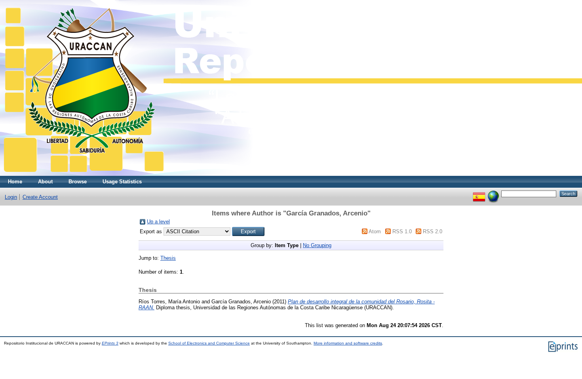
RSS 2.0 (432, 231)
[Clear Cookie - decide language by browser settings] (493, 193)
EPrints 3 (110, 343)
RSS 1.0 (402, 231)
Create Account (40, 197)
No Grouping (317, 245)
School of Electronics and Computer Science (209, 343)
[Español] (479, 193)
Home (15, 182)
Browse (77, 182)
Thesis (168, 258)
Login (11, 197)
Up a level (158, 222)
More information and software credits (348, 343)
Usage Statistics (122, 182)
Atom (375, 231)
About (45, 182)
